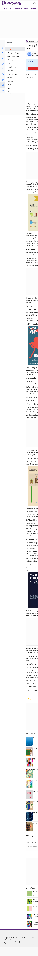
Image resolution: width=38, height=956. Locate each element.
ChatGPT (33, 8)
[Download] (2, 74)
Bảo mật (15, 938)
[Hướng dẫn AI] (2, 53)
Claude (26, 8)
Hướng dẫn (21, 938)
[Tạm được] (28, 699)
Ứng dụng (26, 938)
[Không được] (27, 699)
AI (10, 8)
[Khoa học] (2, 90)
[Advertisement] (12, 106)
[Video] (2, 79)
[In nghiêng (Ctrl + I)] (35, 842)
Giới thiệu (3, 938)
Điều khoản (9, 938)
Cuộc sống (32, 41)
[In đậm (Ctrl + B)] (32, 842)
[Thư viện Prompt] (2, 47)
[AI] (2, 42)
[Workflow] (2, 58)
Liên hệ (32, 938)
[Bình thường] (30, 699)
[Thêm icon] (28, 842)
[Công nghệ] (2, 63)
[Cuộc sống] (2, 85)
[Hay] (32, 699)
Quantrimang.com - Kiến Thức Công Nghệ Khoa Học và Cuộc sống (12, 3)
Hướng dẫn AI (18, 8)
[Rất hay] (33, 699)
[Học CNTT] (2, 69)
